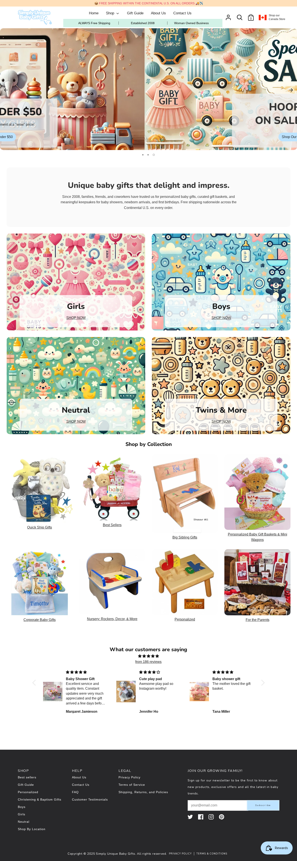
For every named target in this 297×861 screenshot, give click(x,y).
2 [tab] (148, 154)
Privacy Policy (129, 777)
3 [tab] (154, 155)
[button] (35, 683)
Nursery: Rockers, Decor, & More (112, 619)
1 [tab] (142, 154)
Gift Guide (135, 13)
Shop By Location (31, 829)
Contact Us (182, 13)
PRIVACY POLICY (180, 853)
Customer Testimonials (90, 799)
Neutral (23, 821)
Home (93, 13)
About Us (158, 13)
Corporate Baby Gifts (39, 620)
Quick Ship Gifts (39, 527)
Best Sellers (112, 525)
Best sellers (27, 777)
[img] (148, 656)
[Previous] (5, 89)
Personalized (185, 619)
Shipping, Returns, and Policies (143, 792)
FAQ (75, 792)
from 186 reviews (148, 662)
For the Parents (257, 620)
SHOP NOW (76, 318)
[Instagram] (212, 816)
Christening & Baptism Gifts (39, 799)
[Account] (228, 16)
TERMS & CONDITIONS (211, 853)
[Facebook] (201, 816)
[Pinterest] (222, 816)
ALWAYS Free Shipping (94, 23)
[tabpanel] (148, 89)
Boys (21, 807)
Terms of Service (131, 784)
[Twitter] (191, 816)
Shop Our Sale (148, 137)
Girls (21, 814)
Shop (110, 13)
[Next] (291, 89)
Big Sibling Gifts (184, 537)
